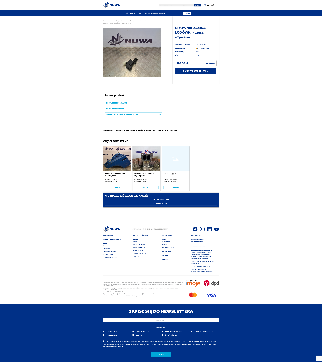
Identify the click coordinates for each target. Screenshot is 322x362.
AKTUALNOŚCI (166, 251)
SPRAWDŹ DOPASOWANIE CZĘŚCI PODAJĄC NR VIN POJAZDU (141, 130)
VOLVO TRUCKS (108, 235)
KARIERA (165, 255)
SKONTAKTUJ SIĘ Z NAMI (161, 199)
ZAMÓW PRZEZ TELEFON (195, 71)
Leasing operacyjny (138, 247)
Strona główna (107, 21)
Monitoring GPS (137, 250)
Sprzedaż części (108, 254)
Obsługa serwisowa (109, 251)
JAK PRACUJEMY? (167, 235)
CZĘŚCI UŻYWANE (138, 257)
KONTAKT (165, 259)
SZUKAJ (197, 5)
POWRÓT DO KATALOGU (161, 204)
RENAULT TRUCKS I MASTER (112, 239)
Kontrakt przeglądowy (139, 253)
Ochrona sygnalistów (199, 246)
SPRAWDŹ (117, 187)
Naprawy (106, 246)
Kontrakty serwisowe (110, 257)
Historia (164, 244)
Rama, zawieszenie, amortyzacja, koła (141, 21)
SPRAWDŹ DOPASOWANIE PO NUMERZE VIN (122, 115)
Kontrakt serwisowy (138, 244)
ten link (120, 346)
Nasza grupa (166, 241)
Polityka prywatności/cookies (200, 266)
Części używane (121, 21)
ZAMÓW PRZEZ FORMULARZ (116, 103)
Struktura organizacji (168, 247)
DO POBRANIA (195, 235)
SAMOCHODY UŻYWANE (140, 235)
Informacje (106, 248)
